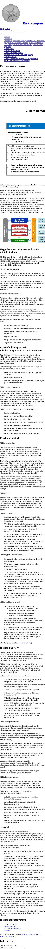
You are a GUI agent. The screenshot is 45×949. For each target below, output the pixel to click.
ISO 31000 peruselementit (13, 45)
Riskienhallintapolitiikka (17, 55)
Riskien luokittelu (10, 57)
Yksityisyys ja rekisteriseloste (31, 934)
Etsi (1, 31)
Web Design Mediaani (7, 936)
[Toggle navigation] (1, 33)
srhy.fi (2, 29)
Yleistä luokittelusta (11, 59)
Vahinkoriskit (24, 61)
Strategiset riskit (23, 59)
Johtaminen (8, 39)
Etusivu (7, 37)
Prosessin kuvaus (10, 926)
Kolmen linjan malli (27, 43)
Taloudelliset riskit (14, 61)
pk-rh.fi (7, 29)
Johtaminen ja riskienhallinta (14, 41)
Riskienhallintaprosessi (12, 51)
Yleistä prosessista (10, 53)
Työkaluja (29, 55)
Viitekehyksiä (38, 43)
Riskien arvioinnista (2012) (22, 643)
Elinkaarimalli (9, 49)
